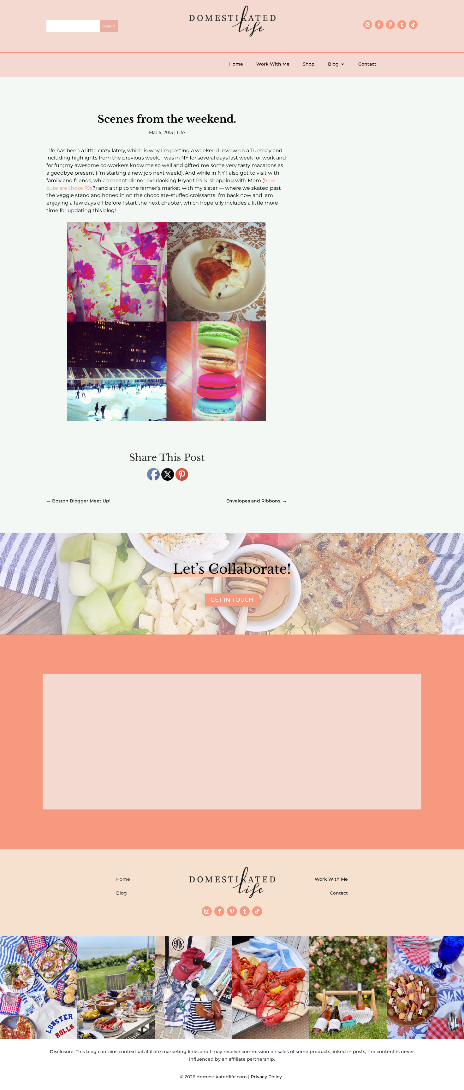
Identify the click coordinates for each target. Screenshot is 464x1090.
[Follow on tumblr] (401, 24)
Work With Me (272, 64)
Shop (309, 64)
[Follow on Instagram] (367, 24)
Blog (333, 64)
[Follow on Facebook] (379, 24)
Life (181, 132)
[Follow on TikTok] (413, 24)
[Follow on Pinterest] (390, 24)
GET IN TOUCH (232, 599)
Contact (367, 64)
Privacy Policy (267, 1077)
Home (236, 64)
